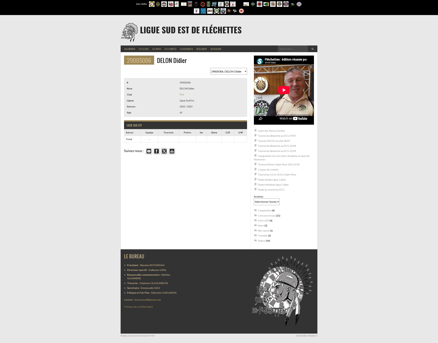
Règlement (201, 49)
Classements (186, 49)
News (261, 225)
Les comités (170, 49)
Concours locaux (267, 215)
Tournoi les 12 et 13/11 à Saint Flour (277, 174)
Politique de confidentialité (138, 306)
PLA (182, 94)
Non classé (263, 230)
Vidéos (261, 240)
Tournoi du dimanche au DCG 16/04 (277, 145)
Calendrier (129, 49)
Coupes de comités (268, 169)
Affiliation (215, 49)
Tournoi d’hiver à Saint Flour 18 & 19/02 (279, 164)
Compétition (264, 210)
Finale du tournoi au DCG (271, 189)
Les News (156, 49)
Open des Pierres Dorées (271, 130)
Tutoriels (263, 235)
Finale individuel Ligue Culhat (273, 184)
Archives (258, 196)
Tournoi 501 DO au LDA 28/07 (274, 140)
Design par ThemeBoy (306, 336)
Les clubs (144, 49)
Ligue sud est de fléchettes (191, 30)
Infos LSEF (263, 220)
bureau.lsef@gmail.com (148, 299)
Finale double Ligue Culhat (272, 179)
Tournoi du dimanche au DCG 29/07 (277, 135)
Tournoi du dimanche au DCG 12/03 (277, 150)
